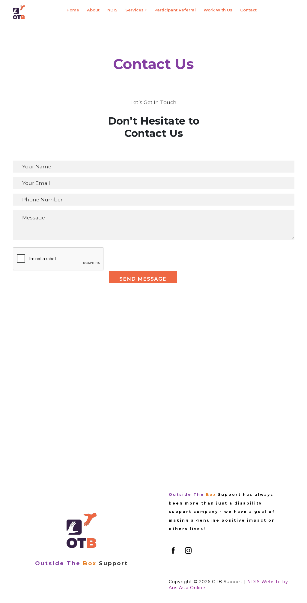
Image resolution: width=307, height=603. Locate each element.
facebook (173, 550)
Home (73, 10)
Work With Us (218, 10)
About (93, 10)
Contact (248, 10)
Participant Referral (175, 10)
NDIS (112, 10)
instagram (188, 550)
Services (134, 10)
